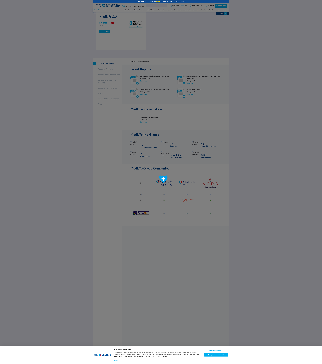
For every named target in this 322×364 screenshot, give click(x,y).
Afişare (116, 360)
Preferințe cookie (215, 350)
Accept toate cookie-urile (216, 355)
